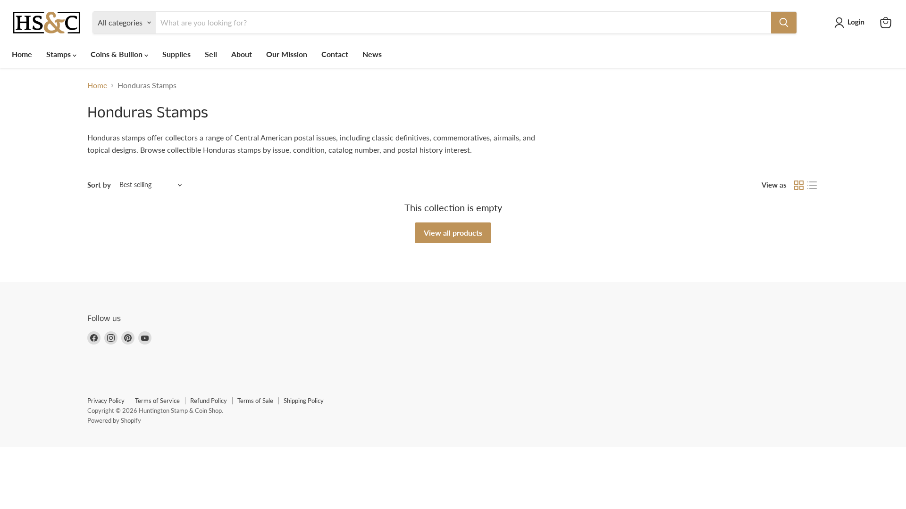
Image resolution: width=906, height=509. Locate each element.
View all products (453, 232)
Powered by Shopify (114, 420)
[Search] (784, 22)
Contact (334, 53)
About (241, 53)
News (372, 53)
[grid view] (798, 185)
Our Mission (286, 53)
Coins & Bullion (117, 53)
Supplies (176, 53)
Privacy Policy (106, 400)
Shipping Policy (304, 400)
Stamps (59, 53)
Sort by (99, 185)
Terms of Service (157, 400)
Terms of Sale (255, 400)
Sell (211, 53)
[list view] (812, 185)
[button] (851, 22)
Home (22, 53)
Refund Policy (208, 400)
